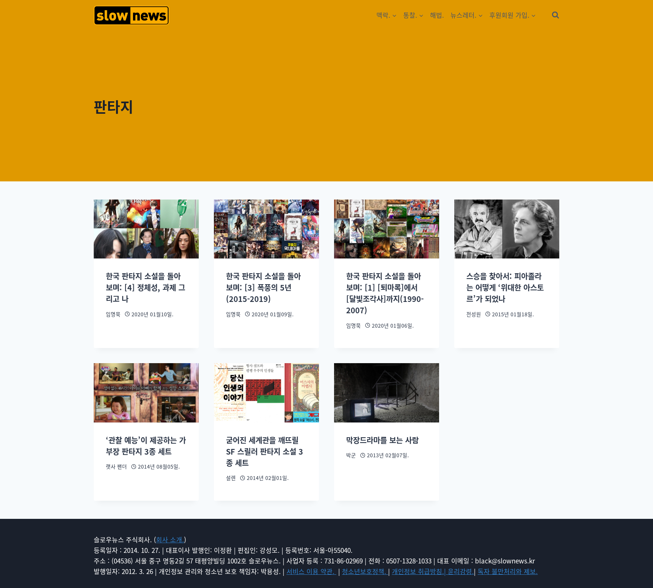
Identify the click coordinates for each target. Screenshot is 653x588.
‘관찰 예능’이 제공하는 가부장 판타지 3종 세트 (146, 446)
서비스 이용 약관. (311, 571)
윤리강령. (461, 571)
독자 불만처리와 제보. (508, 571)
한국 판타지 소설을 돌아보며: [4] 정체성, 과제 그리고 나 (145, 287)
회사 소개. (170, 539)
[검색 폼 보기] (555, 15)
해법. (437, 15)
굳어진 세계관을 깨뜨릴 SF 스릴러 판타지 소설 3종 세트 (264, 451)
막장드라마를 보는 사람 (382, 440)
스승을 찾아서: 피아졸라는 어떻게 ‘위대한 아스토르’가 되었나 (505, 287)
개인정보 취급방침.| (420, 571)
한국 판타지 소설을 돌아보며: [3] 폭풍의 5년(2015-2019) (263, 287)
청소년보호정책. (365, 571)
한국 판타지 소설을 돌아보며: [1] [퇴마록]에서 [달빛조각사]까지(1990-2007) (385, 293)
